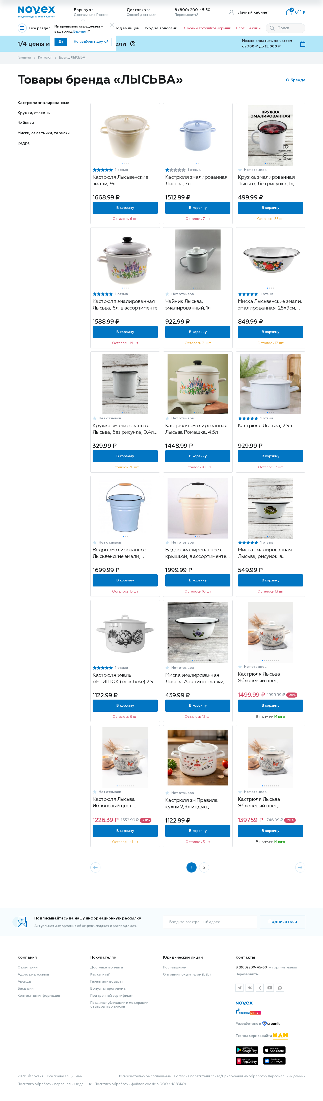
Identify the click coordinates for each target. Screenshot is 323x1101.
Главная (24, 57)
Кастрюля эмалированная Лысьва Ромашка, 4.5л (196, 429)
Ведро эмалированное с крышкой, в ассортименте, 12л (196, 553)
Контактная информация (39, 995)
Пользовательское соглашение (144, 1076)
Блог (240, 28)
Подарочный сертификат (111, 995)
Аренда (24, 981)
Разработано (249, 1024)
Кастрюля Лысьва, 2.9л (265, 425)
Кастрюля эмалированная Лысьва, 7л (196, 180)
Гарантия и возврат (106, 981)
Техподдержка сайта (254, 1036)
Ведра (24, 143)
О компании (28, 967)
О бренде (295, 80)
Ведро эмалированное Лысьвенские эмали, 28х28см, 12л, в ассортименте (119, 553)
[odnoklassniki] (259, 987)
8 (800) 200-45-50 (192, 10)
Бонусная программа (107, 988)
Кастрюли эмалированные (43, 103)
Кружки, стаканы (34, 113)
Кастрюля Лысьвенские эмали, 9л (120, 180)
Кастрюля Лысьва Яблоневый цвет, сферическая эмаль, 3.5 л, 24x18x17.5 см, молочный (268, 803)
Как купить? (100, 974)
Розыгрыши (220, 28)
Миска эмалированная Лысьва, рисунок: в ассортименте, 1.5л (265, 553)
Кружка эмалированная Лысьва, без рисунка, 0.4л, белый (124, 429)
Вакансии (26, 988)
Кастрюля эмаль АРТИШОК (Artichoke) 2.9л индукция (124, 679)
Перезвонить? (186, 15)
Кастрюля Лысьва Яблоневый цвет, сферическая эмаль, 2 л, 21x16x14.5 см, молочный (121, 803)
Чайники (26, 123)
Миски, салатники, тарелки (44, 133)
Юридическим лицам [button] (183, 957)
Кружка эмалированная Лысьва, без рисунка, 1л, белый (266, 181)
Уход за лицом (126, 28)
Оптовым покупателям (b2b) (187, 974)
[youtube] (270, 987)
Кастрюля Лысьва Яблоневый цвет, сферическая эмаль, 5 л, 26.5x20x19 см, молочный (268, 678)
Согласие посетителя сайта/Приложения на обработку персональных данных (239, 1076)
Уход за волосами (161, 28)
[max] (280, 987)
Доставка (136, 10)
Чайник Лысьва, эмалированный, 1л (188, 305)
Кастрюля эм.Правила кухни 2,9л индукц (191, 803)
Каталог (45, 57)
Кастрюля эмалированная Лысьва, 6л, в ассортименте (125, 305)
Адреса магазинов (33, 974)
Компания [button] (27, 957)
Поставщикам (174, 967)
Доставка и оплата (106, 967)
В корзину (125, 208)
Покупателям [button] (103, 957)
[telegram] (239, 987)
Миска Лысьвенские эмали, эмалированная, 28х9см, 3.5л (270, 305)
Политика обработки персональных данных (55, 1084)
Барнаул (82, 10)
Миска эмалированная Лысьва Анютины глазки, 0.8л (195, 679)
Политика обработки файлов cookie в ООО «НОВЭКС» (140, 1084)
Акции (255, 28)
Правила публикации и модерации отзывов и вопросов (119, 1004)
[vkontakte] (249, 987)
